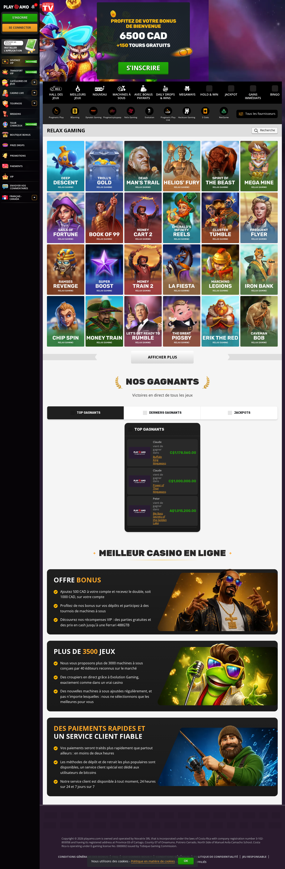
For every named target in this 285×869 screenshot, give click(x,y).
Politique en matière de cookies (153, 861)
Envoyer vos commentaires (19, 187)
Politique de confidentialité (216, 857)
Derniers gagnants (165, 413)
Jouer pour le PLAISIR (66, 174)
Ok (186, 861)
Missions (15, 113)
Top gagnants (88, 413)
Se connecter (20, 27)
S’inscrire (20, 17)
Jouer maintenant (66, 160)
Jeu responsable (254, 857)
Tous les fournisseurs (260, 114)
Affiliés (201, 862)
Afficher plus (162, 357)
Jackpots (242, 413)
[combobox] (33, 6)
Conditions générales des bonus (83, 857)
